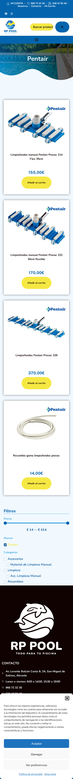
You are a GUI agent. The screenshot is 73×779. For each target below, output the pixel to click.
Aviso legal (50, 774)
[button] (67, 698)
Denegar (36, 754)
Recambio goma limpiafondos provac (36, 455)
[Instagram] (11, 13)
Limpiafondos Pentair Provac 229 (36, 355)
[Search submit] (62, 27)
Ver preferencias (36, 765)
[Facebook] (6, 13)
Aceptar (36, 744)
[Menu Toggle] (37, 40)
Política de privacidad (30, 774)
